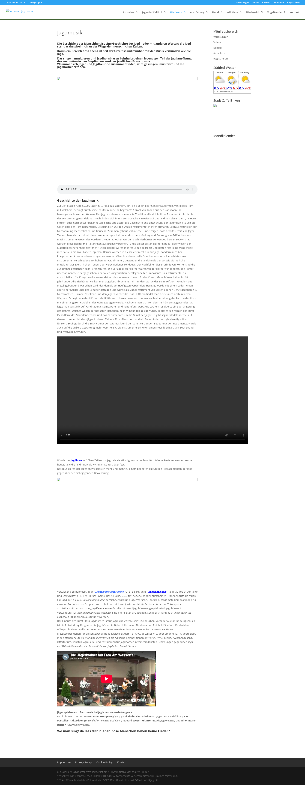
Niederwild (252, 12)
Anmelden (279, 3)
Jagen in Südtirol (152, 12)
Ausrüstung (197, 12)
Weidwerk (176, 12)
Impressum (64, 762)
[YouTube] (231, 772)
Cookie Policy (104, 762)
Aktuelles (128, 12)
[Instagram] (238, 772)
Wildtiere (232, 12)
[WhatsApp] (215, 772)
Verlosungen (242, 3)
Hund (215, 12)
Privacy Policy (83, 762)
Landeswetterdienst (224, 91)
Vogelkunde (274, 12)
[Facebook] (223, 772)
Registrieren (293, 3)
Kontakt (266, 3)
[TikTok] (246, 772)
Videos (255, 3)
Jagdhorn (76, 460)
